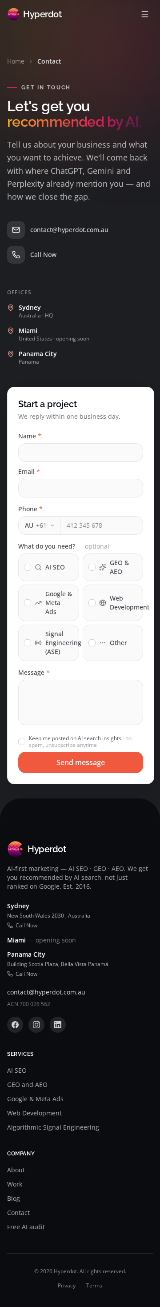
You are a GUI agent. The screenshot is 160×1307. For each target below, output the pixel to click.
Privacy (67, 1285)
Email (29, 471)
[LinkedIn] (58, 1025)
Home (15, 61)
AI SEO (17, 1070)
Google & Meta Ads (35, 1099)
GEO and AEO (27, 1084)
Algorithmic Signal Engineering (53, 1127)
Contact (18, 1212)
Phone (30, 509)
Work (14, 1184)
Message (34, 672)
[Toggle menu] (145, 14)
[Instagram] (36, 1025)
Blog (13, 1198)
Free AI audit (26, 1227)
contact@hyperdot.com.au (46, 992)
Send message (80, 762)
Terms (94, 1285)
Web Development (34, 1113)
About (16, 1170)
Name (29, 436)
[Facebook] (15, 1025)
